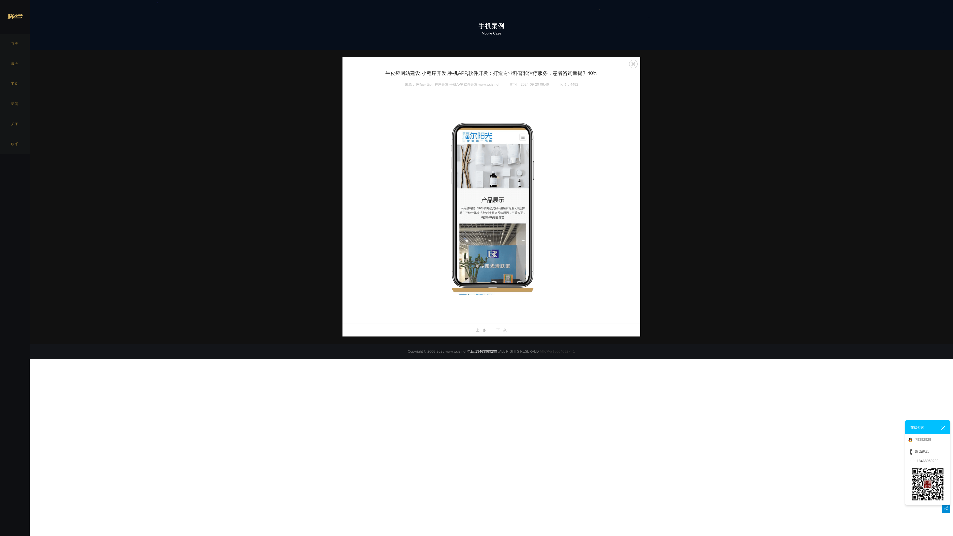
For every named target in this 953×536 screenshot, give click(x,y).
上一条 (481, 330)
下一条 (501, 330)
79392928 (923, 439)
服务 (15, 64)
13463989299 (928, 461)
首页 (15, 43)
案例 (15, 84)
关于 (15, 124)
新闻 (15, 104)
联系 (15, 144)
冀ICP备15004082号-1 (557, 351)
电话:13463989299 (482, 351)
